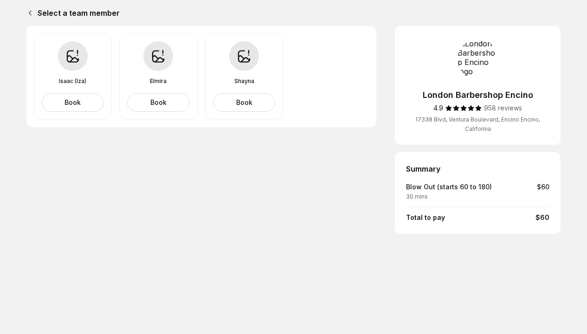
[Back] (28, 13)
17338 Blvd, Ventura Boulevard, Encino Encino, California (477, 124)
